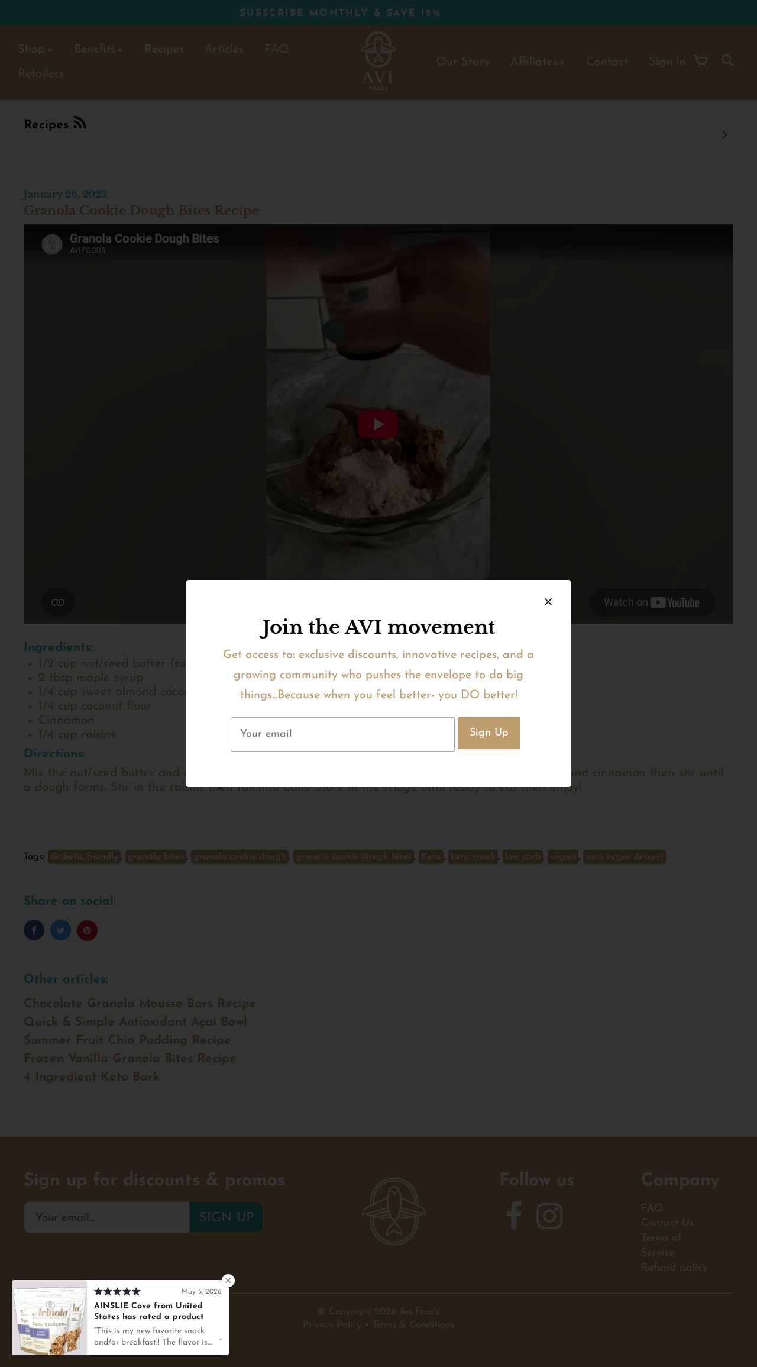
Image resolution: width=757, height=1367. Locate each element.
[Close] (548, 602)
